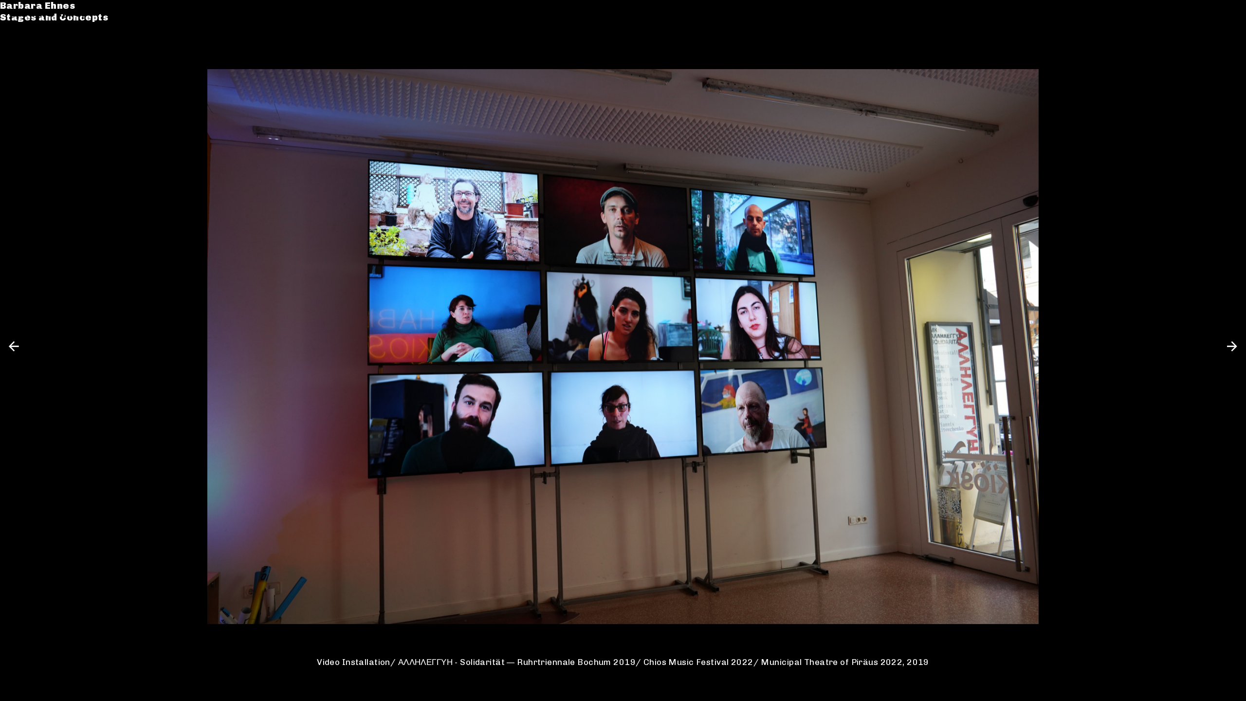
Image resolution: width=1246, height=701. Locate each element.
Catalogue (38, 44)
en (1228, 13)
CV (18, 56)
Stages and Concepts (65, 25)
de (1210, 13)
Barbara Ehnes (48, 13)
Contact (32, 68)
